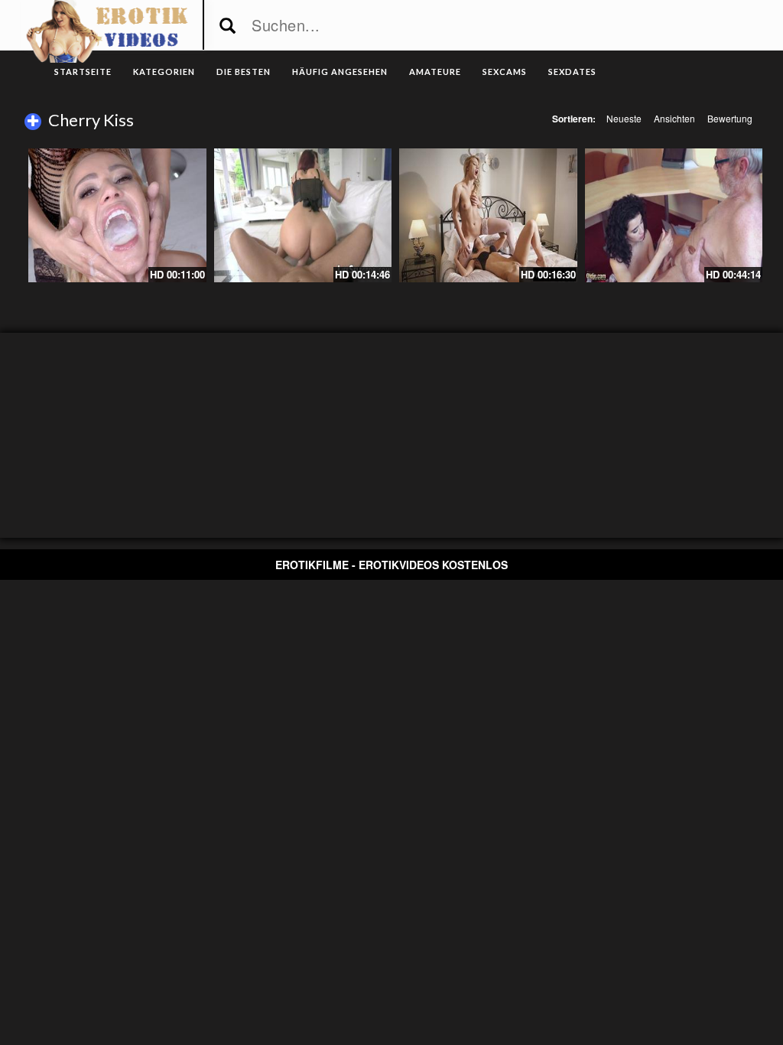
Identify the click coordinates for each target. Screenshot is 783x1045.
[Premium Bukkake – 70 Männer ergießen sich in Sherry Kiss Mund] (117, 215)
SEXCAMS (504, 72)
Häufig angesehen (340, 72)
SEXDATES (572, 72)
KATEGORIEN (164, 72)
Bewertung (729, 118)
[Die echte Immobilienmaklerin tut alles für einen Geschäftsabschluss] (303, 215)
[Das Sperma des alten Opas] (674, 215)
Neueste (624, 118)
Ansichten (674, 118)
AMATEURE (435, 72)
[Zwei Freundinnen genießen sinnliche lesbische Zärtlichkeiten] (488, 215)
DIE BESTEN (243, 72)
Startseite (83, 72)
